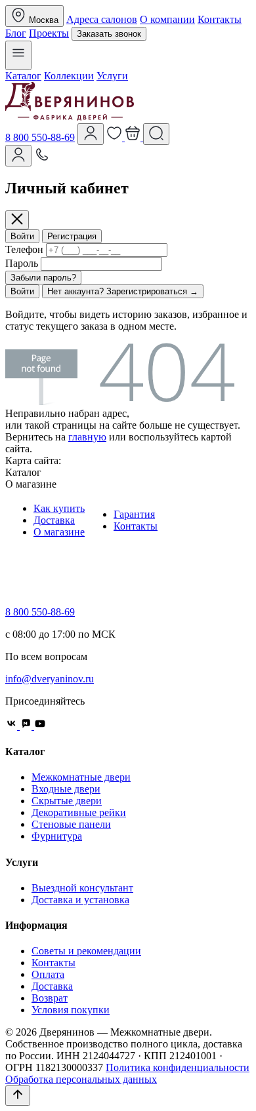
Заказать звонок (109, 34)
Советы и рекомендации (86, 950)
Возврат (50, 998)
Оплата (48, 974)
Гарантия (134, 514)
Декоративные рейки (79, 812)
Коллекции (69, 75)
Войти (22, 236)
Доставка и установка (80, 899)
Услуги (112, 75)
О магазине (59, 531)
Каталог (23, 75)
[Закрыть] (17, 219)
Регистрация (71, 236)
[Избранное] (115, 137)
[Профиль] (90, 134)
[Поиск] (156, 134)
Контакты (220, 19)
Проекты (49, 33)
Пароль (21, 263)
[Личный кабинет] (18, 155)
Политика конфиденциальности (177, 1067)
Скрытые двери (67, 800)
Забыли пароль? (43, 278)
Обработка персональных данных (81, 1079)
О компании (167, 19)
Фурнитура (57, 836)
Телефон (24, 249)
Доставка (54, 520)
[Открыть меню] (18, 55)
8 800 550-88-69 (40, 137)
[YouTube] (40, 725)
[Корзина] (134, 137)
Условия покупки (71, 1009)
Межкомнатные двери (81, 777)
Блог (15, 33)
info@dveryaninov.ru (49, 678)
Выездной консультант (82, 887)
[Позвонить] (42, 159)
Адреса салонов (101, 19)
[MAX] (27, 725)
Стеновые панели (71, 824)
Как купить (59, 508)
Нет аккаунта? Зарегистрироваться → (122, 291)
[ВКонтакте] (12, 725)
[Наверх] (17, 1095)
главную (87, 436)
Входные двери (66, 788)
